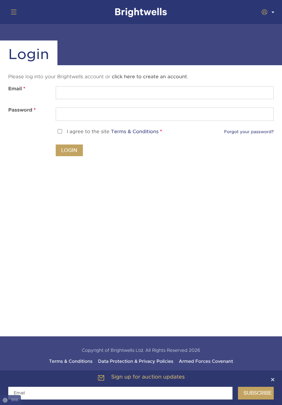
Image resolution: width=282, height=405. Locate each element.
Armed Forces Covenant (206, 361)
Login (69, 150)
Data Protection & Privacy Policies (135, 361)
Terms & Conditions (135, 132)
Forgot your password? (249, 132)
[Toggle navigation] (12, 12)
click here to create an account (149, 77)
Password (22, 110)
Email (16, 89)
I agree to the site (114, 132)
